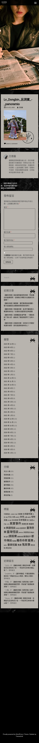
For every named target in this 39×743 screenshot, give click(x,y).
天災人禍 (7, 471)
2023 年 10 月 (9, 344)
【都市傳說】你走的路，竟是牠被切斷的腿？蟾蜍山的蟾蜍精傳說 (9, 185)
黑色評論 (7, 495)
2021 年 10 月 (9, 385)
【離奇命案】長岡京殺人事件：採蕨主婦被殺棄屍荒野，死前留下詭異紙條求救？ (19, 584)
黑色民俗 (9, 548)
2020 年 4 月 (8, 446)
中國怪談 (7, 514)
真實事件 (15, 523)
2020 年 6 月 (8, 439)
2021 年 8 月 (8, 392)
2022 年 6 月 (8, 357)
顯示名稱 (7, 232)
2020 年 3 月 (8, 449)
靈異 (30, 540)
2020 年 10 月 (9, 426)
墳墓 (7, 517)
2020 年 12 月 (9, 419)
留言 (6, 207)
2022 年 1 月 (8, 375)
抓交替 (9, 520)
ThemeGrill (19, 736)
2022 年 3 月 (8, 368)
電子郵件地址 (9, 240)
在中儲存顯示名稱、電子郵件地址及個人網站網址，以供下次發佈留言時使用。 (19, 256)
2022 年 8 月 (8, 351)
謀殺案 (12, 536)
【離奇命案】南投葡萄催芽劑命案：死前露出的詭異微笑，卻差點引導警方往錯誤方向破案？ (19, 297)
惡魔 (5, 520)
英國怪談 (27, 532)
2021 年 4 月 (8, 405)
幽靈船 (29, 517)
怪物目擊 (7, 478)
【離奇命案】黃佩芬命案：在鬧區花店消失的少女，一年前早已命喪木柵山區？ (19, 568)
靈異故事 (7, 492)
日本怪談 (22, 520)
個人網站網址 (8, 246)
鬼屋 (20, 545)
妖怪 (22, 517)
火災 (8, 524)
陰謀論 (14, 541)
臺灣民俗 (21, 532)
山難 (25, 517)
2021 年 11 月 (8, 381)
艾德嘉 (21, 107)
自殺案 (18, 528)
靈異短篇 (12, 544)
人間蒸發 (12, 514)
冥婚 (16, 514)
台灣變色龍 (27, 514)
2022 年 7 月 (8, 354)
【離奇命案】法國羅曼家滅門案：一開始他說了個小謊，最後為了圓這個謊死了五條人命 (19, 317)
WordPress (19, 734)
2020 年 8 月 (8, 432)
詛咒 (7, 536)
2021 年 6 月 (8, 398)
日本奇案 (15, 520)
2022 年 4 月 (8, 364)
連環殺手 (7, 481)
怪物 (33, 517)
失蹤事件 (17, 517)
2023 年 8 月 (8, 347)
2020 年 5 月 (8, 443)
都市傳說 (7, 485)
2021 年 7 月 (8, 395)
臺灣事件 (23, 528)
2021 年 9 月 (8, 388)
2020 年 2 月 (8, 453)
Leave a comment (11, 143)
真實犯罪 (25, 524)
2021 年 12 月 (9, 378)
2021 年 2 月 (8, 412)
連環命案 (20, 536)
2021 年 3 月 (8, 409)
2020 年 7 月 (8, 436)
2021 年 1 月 (8, 415)
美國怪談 (11, 527)
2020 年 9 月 (8, 429)
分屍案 (20, 514)
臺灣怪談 (12, 531)
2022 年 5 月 (8, 361)
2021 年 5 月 (8, 402)
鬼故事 (26, 544)
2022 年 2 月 (8, 371)
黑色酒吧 (8, 3)
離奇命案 (7, 488)
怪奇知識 (7, 475)
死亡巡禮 (30, 520)
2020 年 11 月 (8, 422)
